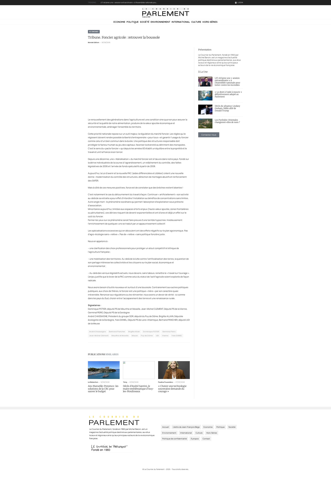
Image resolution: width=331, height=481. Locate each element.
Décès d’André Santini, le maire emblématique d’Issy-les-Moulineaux (138, 389)
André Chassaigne (97, 331)
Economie (119, 21)
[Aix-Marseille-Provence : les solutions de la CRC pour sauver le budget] (104, 370)
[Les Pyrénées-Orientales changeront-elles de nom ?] (205, 123)
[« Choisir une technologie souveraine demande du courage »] (174, 370)
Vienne (165, 335)
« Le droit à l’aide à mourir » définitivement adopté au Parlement (126, 2)
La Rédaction (93, 382)
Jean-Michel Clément (98, 335)
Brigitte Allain (134, 331)
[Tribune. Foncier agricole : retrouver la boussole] (139, 80)
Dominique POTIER (151, 331)
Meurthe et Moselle (120, 335)
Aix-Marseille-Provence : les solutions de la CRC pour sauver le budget (103, 389)
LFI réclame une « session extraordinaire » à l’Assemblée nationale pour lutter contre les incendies (227, 81)
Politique (133, 21)
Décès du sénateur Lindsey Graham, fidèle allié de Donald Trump (227, 108)
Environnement (160, 21)
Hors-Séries (209, 21)
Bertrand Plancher (117, 331)
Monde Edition (93, 42)
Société (144, 21)
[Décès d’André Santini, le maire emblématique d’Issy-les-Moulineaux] (139, 370)
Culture (196, 21)
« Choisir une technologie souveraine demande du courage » (172, 389)
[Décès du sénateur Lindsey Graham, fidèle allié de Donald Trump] (205, 109)
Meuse (135, 335)
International (181, 21)
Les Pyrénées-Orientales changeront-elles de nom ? (227, 121)
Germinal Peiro (169, 331)
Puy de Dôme (147, 335)
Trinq (125, 382)
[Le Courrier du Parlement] (165, 12)
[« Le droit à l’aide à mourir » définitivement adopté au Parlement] (205, 95)
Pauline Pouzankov (165, 382)
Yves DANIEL (177, 335)
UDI (157, 335)
